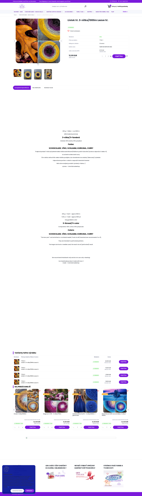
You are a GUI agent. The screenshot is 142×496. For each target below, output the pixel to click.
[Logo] (22, 6)
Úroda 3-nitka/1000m (20, 414)
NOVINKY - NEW (18, 12)
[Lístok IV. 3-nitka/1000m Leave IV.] (38, 41)
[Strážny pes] (127, 56)
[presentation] (15, 41)
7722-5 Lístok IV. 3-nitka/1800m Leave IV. (30, 375)
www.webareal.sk (29, 494)
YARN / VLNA (79, 12)
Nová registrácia (124, 1)
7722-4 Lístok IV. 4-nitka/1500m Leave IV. (30, 361)
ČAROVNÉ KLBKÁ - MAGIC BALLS (34, 12)
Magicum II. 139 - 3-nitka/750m (52, 414)
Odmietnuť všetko (17, 490)
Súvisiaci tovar (48, 88)
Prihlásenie (114, 1)
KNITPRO (89, 12)
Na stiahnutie (37, 88)
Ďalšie (125, 11)
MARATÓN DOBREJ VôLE (102, 12)
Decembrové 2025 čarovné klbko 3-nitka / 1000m (114, 414)
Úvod (15, 15)
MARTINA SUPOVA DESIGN (54, 12)
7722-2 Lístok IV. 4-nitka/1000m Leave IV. (30, 368)
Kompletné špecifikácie (22, 88)
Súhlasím (29, 491)
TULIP (112, 12)
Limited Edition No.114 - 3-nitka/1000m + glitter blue (84, 414)
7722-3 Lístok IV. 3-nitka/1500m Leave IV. (30, 382)
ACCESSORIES (69, 12)
